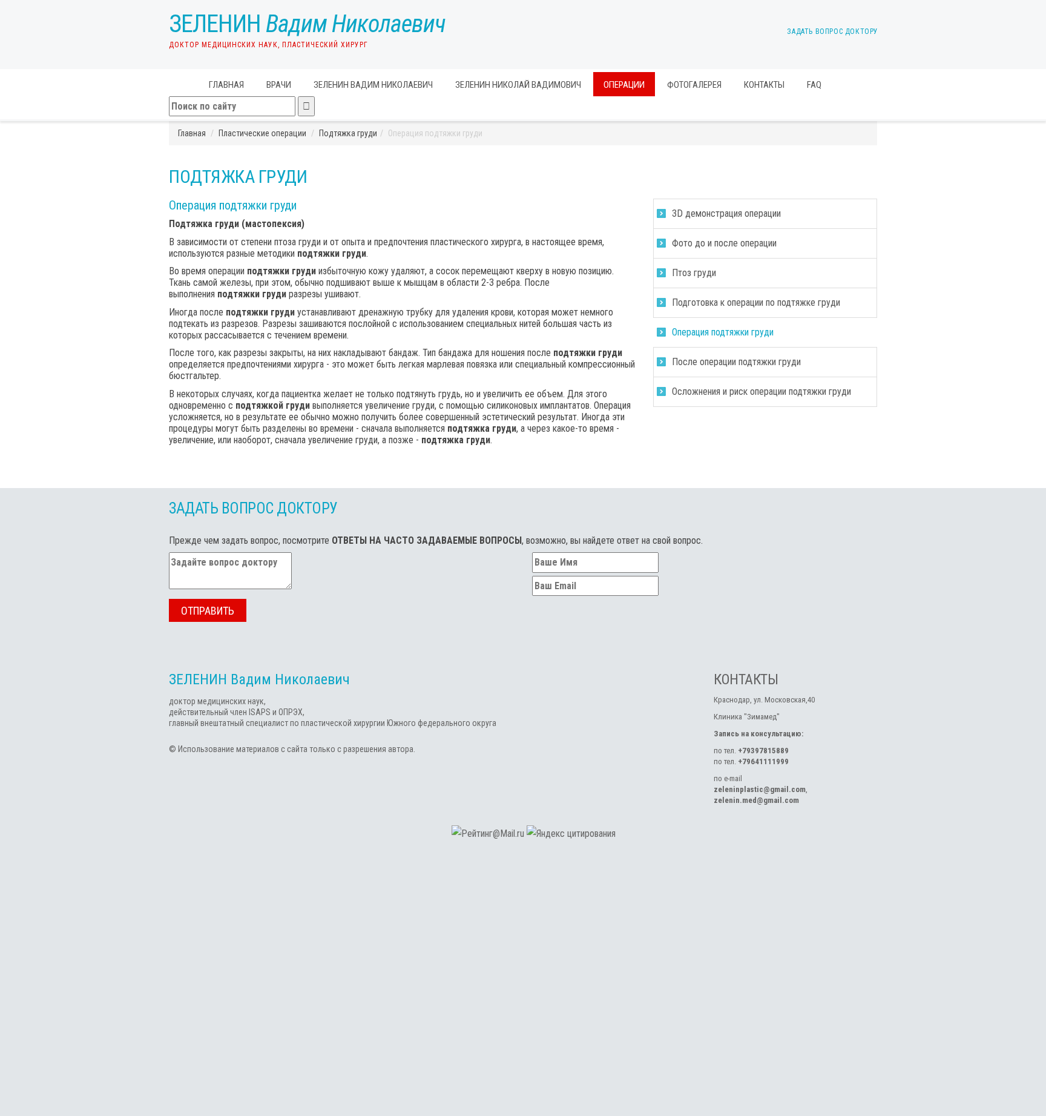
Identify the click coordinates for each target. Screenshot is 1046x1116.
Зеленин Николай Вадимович (518, 84)
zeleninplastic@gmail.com (760, 789)
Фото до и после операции (724, 243)
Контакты (764, 84)
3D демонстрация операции (726, 213)
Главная (226, 84)
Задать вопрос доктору (831, 31)
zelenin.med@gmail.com (756, 800)
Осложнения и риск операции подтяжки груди (761, 391)
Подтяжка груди (348, 133)
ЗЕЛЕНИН (307, 24)
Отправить (207, 610)
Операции (624, 84)
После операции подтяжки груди (736, 362)
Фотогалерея (694, 84)
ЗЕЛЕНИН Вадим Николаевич (373, 84)
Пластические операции (262, 133)
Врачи (278, 84)
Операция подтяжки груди (723, 332)
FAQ (814, 84)
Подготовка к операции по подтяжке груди (756, 302)
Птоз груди (694, 273)
